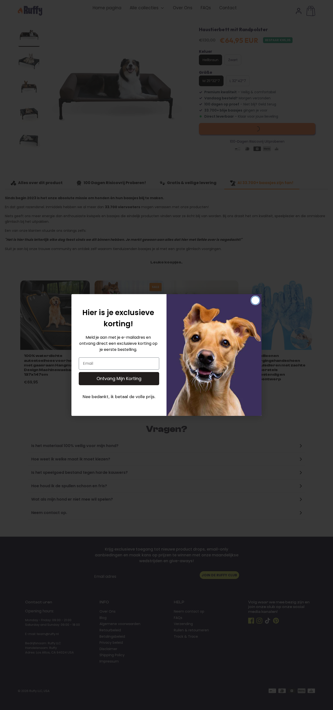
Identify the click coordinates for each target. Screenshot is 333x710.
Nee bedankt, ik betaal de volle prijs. (119, 397)
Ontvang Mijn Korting (119, 378)
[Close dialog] (255, 300)
